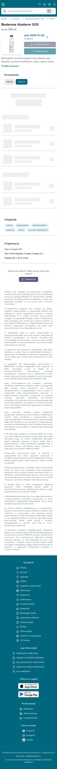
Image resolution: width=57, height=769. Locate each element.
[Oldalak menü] (54, 4)
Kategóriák (24, 608)
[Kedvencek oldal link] (39, 4)
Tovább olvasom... (10, 66)
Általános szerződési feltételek (30, 657)
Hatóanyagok (26, 631)
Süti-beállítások (23, 671)
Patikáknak (28, 709)
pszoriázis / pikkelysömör (38, 230)
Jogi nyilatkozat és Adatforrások (30, 662)
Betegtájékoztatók (28, 613)
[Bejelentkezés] (49, 4)
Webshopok (25, 590)
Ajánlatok (24, 577)
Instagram (30, 735)
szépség (9, 225)
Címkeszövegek (26, 622)
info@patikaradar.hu (33, 756)
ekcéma (21, 230)
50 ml (9, 81)
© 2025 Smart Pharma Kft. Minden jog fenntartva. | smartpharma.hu (28, 753)
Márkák (4, 19)
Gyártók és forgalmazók (30, 635)
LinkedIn (29, 740)
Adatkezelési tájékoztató (27, 653)
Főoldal (23, 567)
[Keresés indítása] (49, 11)
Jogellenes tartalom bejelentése (30, 666)
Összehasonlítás (27, 604)
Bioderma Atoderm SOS (34, 19)
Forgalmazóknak (30, 718)
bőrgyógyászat (22, 225)
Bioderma (16, 19)
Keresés (23, 572)
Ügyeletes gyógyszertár (30, 586)
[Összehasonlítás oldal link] (44, 4)
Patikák (23, 581)
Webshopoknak (30, 713)
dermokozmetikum (40, 225)
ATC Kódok (25, 640)
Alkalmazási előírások (29, 617)
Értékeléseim (25, 599)
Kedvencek (25, 595)
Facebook (30, 730)
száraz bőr (10, 230)
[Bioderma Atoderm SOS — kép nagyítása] (11, 43)
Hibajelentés (30, 279)
